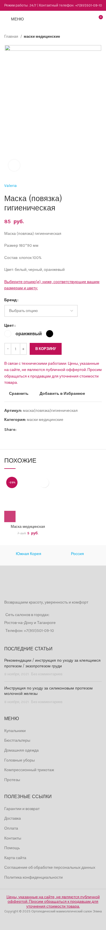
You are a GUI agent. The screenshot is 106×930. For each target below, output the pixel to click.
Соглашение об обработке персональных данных (49, 867)
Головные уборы (19, 760)
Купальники (15, 730)
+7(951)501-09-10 (88, 5)
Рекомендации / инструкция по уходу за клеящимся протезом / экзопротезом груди (52, 663)
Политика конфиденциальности (33, 877)
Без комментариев (46, 674)
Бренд (10, 300)
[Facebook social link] (21, 429)
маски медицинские (42, 36)
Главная (11, 36)
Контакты (12, 838)
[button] (10, 516)
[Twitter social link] (27, 429)
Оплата (11, 828)
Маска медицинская (28, 526)
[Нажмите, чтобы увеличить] (14, 165)
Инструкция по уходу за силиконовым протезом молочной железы (48, 691)
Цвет (9, 325)
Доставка (12, 818)
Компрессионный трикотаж (29, 769)
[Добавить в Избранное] (44, 483)
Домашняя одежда (21, 750)
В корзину (45, 349)
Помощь (12, 847)
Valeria (10, 185)
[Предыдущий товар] (87, 36)
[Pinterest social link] (34, 429)
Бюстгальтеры (17, 740)
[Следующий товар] (99, 36)
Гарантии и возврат (22, 808)
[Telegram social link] (47, 429)
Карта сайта (15, 857)
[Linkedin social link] (40, 429)
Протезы (12, 779)
